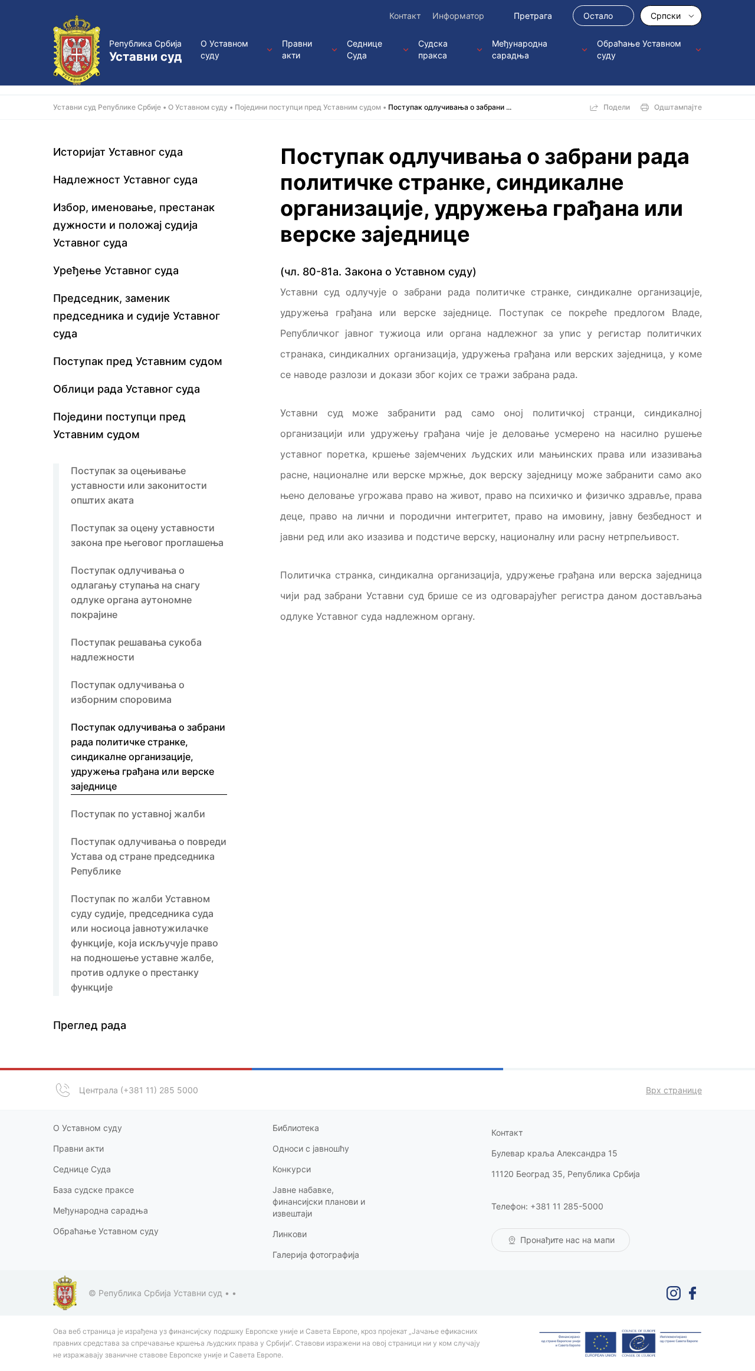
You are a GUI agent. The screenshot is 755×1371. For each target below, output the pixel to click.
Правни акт (76, 1148)
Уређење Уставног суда (116, 270)
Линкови (290, 1234)
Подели (616, 107)
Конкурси (292, 1169)
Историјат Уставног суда (118, 152)
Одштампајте (678, 107)
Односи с (291, 1148)
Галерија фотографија (316, 1255)
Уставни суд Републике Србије (107, 107)
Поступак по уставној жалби (138, 814)
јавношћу (329, 1148)
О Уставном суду (224, 49)
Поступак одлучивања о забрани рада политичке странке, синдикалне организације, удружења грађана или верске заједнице (148, 756)
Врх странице (674, 1090)
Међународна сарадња (519, 49)
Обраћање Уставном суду (639, 49)
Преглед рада (89, 1025)
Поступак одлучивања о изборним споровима (128, 692)
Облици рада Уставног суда (126, 389)
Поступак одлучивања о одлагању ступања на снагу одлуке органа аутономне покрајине (135, 592)
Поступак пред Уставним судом (137, 361)
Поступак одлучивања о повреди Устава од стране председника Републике (148, 856)
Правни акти (297, 49)
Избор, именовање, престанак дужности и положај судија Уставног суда (134, 225)
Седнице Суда (364, 49)
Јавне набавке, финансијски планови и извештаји (319, 1201)
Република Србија (145, 51)
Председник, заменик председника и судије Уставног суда (136, 316)
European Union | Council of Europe (620, 1343)
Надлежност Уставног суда (125, 179)
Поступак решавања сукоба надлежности (136, 649)
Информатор (458, 16)
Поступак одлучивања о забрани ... (449, 107)
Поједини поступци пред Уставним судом (308, 107)
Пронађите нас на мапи (567, 1240)
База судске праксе (94, 1190)
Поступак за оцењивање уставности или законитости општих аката (139, 485)
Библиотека (296, 1128)
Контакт (405, 16)
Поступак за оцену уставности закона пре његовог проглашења (147, 535)
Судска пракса (433, 49)
